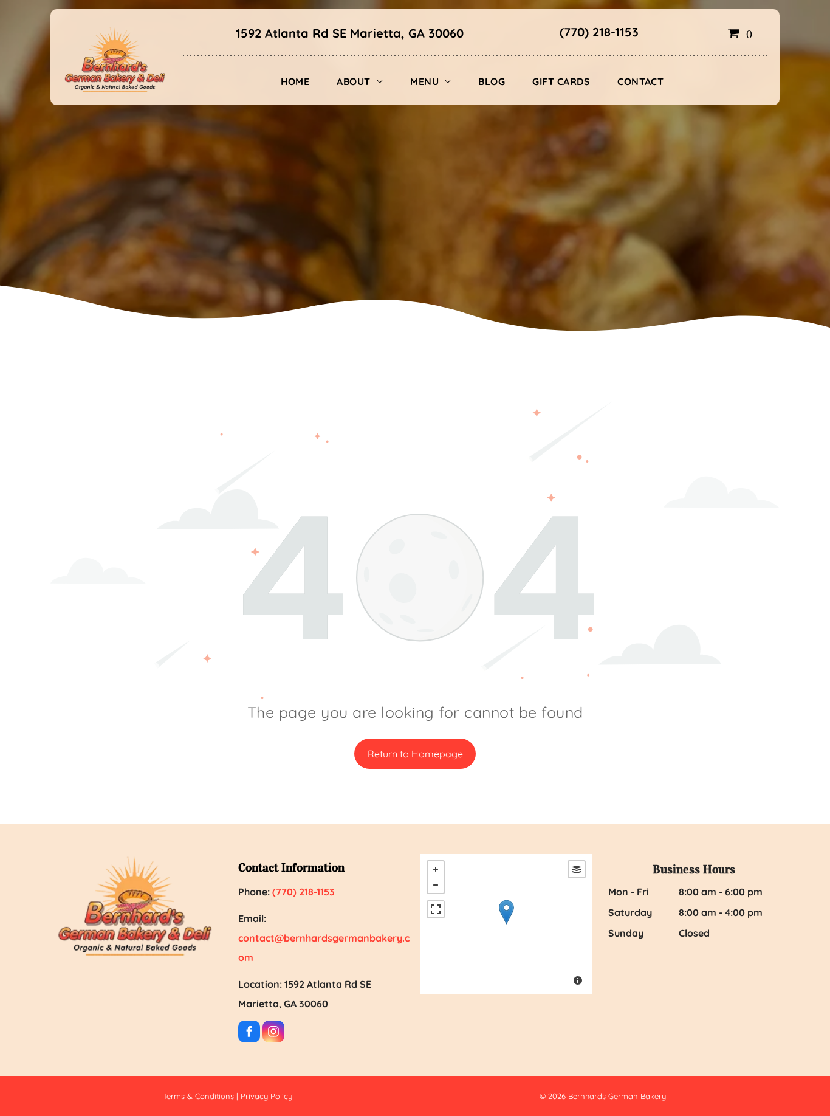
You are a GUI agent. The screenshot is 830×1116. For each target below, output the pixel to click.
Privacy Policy (266, 1096)
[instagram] (273, 1033)
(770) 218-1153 (599, 32)
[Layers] (577, 869)
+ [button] (436, 869)
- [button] (436, 885)
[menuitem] (300, 81)
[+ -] (506, 924)
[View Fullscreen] (436, 909)
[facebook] (249, 1033)
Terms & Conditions (198, 1096)
